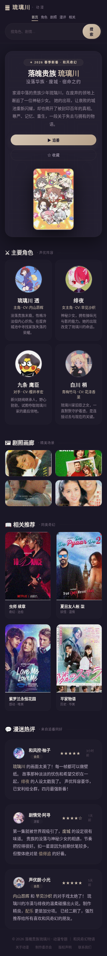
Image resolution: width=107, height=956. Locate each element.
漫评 (63, 17)
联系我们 (84, 947)
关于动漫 (22, 947)
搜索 (92, 31)
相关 (72, 17)
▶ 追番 (53, 140)
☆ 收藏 (53, 155)
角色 (44, 17)
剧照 (53, 17)
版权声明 (65, 947)
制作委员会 (43, 947)
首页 (35, 17)
